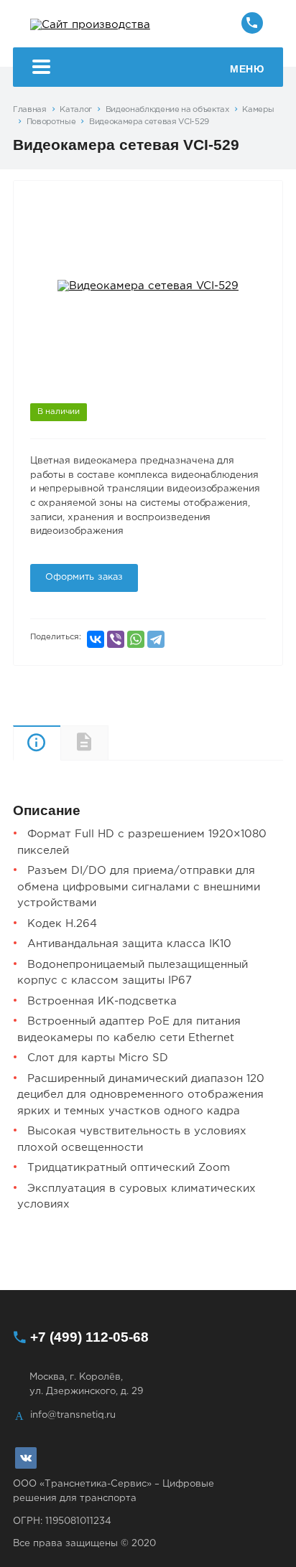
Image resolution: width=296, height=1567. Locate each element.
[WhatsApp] (135, 639)
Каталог (76, 109)
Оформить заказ (84, 577)
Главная (30, 109)
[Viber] (115, 639)
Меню (247, 69)
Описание (36, 743)
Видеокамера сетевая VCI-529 (149, 122)
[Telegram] (156, 639)
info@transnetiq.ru (73, 1415)
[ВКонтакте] (95, 639)
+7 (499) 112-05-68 (89, 1337)
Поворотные (51, 122)
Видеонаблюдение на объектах (167, 109)
